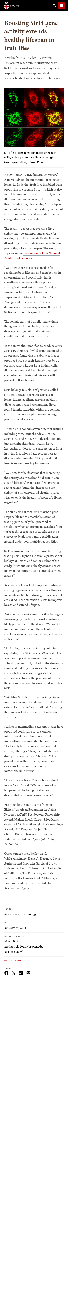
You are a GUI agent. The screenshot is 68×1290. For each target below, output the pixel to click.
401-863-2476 (13, 951)
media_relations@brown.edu (23, 946)
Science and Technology (20, 914)
